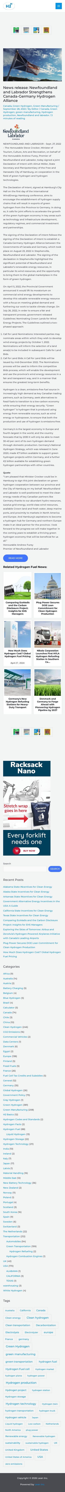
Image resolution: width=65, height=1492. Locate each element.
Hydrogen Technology (16, 1144)
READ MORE (16, 558)
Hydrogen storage (15, 1396)
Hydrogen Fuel (11, 1129)
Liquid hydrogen (14, 1424)
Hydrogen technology (21, 1403)
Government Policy (14, 1095)
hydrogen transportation (19, 1410)
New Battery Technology (17, 1183)
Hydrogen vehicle (15, 1417)
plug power (32, 1430)
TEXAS (9, 1280)
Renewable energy (16, 1436)
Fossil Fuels (9, 1066)
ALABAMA (12, 1271)
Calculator (9, 1007)
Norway (7, 1192)
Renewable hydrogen (44, 1436)
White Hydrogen (12, 1290)
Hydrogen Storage (13, 1139)
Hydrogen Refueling (21, 1251)
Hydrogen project (15, 1390)
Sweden (8, 1221)
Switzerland (10, 1226)
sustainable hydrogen (37, 1443)
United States (39, 1449)
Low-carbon (34, 1424)
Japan (6, 1163)
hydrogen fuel (48, 1361)
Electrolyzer (31, 1332)
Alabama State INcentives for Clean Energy (27, 887)
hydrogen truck (47, 1410)
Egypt (6, 1051)
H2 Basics (8, 1114)
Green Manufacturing (45, 106)
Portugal (8, 1202)
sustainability (12, 1442)
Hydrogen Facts (12, 1124)
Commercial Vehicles (15, 1037)
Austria (7, 983)
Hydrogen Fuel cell (18, 1369)
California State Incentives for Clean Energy (28, 910)
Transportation (11, 1236)
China (6, 1022)
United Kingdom (14, 1450)
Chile (6, 1017)
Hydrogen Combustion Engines (24, 1256)
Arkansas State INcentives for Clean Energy (27, 896)
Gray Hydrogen (11, 1100)
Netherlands (52, 1424)
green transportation (19, 1361)
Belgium (8, 993)
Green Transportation (18, 1246)
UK (4, 1261)
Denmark (8, 1046)
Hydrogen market (44, 1369)
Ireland (7, 1153)
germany (24, 1339)
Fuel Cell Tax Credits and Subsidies (23, 1075)
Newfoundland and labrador (33, 115)
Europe (7, 1056)
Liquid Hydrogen (16, 1134)
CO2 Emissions (11, 1032)
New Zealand (10, 1187)
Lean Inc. (40, 1484)
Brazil (6, 1002)
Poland (7, 1197)
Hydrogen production (21, 1382)
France (7, 1071)
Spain (6, 1217)
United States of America (18, 1457)
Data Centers (10, 1041)
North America (13, 1430)
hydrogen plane (13, 1375)
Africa (6, 973)
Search (7, 863)
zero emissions (13, 1463)
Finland (7, 1061)
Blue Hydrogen (12, 998)
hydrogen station (41, 1390)
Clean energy (13, 1317)
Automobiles (13, 1241)
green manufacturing (28, 112)
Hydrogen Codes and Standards (21, 1119)
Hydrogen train (50, 1404)
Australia (8, 978)
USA (5, 1266)
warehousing (10, 1285)
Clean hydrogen (38, 1317)
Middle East (9, 1178)
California (25, 1310)
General (7, 1080)
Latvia (6, 1168)
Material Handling (13, 1173)
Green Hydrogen (22, 106)
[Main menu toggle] (59, 6)
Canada (7, 106)
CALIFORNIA (13, 1276)
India (6, 1148)
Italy (5, 1158)
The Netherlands (12, 1231)
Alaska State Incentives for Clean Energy (26, 891)
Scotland (8, 1207)
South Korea (10, 1212)
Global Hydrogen (13, 1090)
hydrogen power (36, 1375)
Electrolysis (12, 1332)
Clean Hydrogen (12, 1027)
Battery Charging (13, 988)
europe (48, 1332)
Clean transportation (18, 1325)
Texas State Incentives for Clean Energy (25, 915)
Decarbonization (46, 1325)
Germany (8, 1085)
